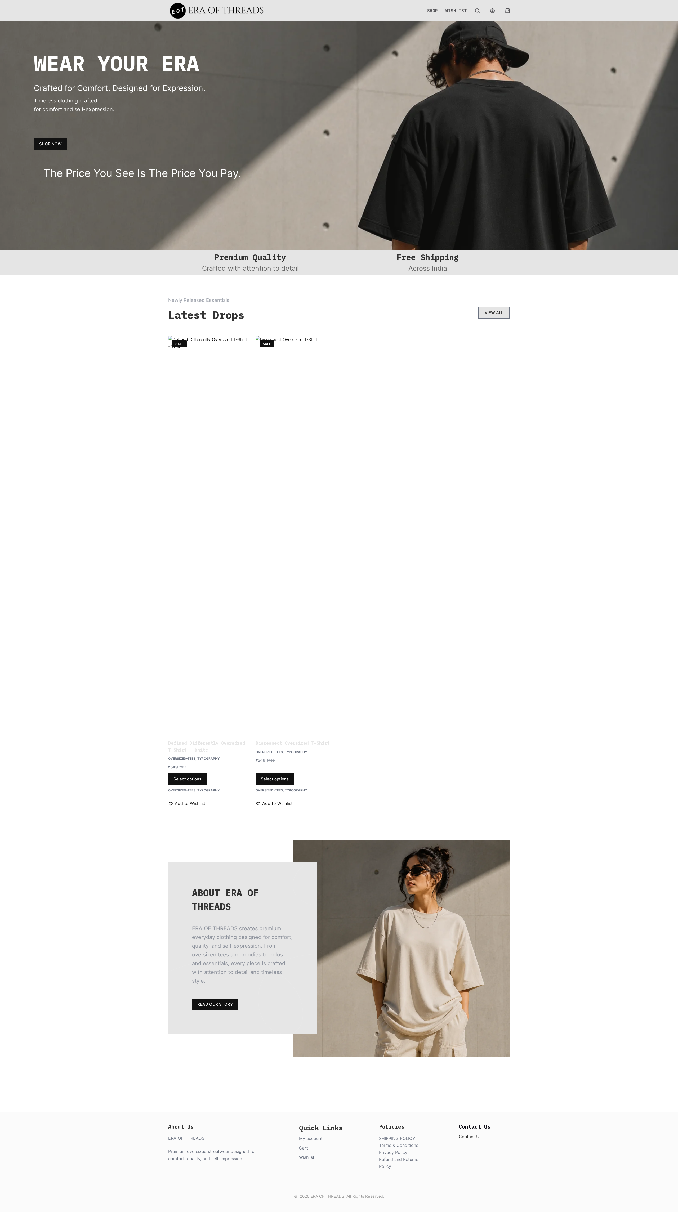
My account (311, 1138)
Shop (432, 10)
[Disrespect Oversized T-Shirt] (295, 534)
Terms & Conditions (398, 1145)
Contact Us (470, 1136)
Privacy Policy (393, 1152)
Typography (208, 759)
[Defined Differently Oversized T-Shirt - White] (208, 534)
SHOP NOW (50, 143)
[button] (186, 803)
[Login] (492, 10)
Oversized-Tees (181, 759)
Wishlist (456, 10)
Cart (303, 1148)
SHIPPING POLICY (397, 1138)
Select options (187, 778)
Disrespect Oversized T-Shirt (293, 743)
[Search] (477, 10)
